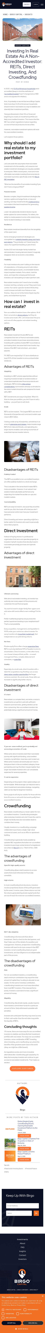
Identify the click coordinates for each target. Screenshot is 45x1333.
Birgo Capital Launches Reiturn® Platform (26, 1153)
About (22, 1243)
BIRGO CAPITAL (11, 1290)
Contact (27, 4)
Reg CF (16, 848)
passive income (9, 207)
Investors (22, 1259)
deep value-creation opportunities (16, 674)
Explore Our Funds (22, 1068)
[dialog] (22, 1313)
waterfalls (17, 659)
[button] (42, 4)
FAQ (22, 1247)
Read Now (24, 1136)
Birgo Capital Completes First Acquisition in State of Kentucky (28, 1141)
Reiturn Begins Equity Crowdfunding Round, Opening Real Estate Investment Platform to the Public (27, 1125)
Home (5, 14)
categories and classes (18, 424)
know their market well (26, 634)
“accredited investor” (11, 94)
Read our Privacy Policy (18, 1305)
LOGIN (36, 4)
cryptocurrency (33, 202)
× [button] (42, 1296)
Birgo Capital (16, 14)
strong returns (23, 315)
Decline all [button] (33, 1323)
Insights (29, 14)
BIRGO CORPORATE (22, 1290)
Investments (22, 1239)
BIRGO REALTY (34, 1290)
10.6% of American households (24, 89)
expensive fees (33, 646)
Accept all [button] (11, 1323)
